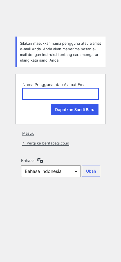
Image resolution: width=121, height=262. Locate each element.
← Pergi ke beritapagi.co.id (45, 143)
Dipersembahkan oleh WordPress (60, 18)
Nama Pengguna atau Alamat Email (55, 84)
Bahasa (28, 160)
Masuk (28, 133)
